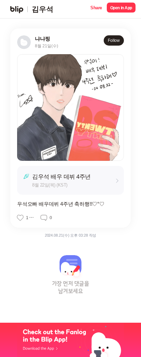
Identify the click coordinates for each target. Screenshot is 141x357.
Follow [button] (114, 40)
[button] (96, 9)
